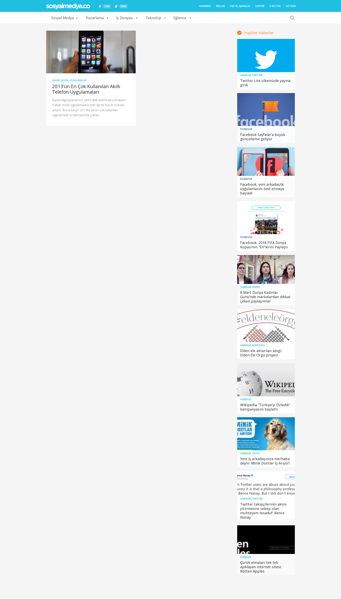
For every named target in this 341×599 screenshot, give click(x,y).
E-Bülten (275, 6)
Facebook (246, 129)
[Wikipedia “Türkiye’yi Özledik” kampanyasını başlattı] (266, 388)
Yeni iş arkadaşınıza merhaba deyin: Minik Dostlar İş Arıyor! (265, 460)
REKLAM (220, 6)
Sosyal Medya (62, 17)
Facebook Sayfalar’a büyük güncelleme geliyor (262, 136)
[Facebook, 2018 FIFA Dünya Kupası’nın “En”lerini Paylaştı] (266, 226)
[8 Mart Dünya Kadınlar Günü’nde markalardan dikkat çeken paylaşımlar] (266, 280)
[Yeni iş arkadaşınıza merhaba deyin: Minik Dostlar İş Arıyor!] (266, 442)
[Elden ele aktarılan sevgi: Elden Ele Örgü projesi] (266, 334)
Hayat (256, 453)
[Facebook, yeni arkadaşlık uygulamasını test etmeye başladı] (266, 172)
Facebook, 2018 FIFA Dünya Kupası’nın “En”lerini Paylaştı (264, 244)
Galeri (56, 80)
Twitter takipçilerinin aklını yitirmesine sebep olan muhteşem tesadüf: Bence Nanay (263, 511)
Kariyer (259, 6)
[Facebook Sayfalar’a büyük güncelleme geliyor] (266, 118)
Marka (256, 287)
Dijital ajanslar (240, 6)
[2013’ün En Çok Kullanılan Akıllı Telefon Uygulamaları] (91, 52)
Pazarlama (95, 17)
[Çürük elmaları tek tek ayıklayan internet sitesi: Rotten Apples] (266, 550)
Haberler (245, 75)
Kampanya (258, 345)
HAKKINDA (205, 6)
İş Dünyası (124, 17)
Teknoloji (153, 17)
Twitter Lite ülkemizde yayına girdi (265, 82)
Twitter (257, 75)
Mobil (64, 80)
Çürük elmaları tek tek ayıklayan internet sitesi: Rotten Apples (261, 567)
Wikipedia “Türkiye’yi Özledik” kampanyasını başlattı (265, 407)
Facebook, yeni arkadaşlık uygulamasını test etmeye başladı (262, 188)
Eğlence (179, 17)
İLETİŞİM (291, 6)
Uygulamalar (78, 80)
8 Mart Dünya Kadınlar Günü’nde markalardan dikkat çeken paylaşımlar (265, 296)
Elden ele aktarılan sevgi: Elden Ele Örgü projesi (261, 352)
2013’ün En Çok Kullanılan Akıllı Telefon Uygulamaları (86, 89)
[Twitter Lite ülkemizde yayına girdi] (266, 64)
